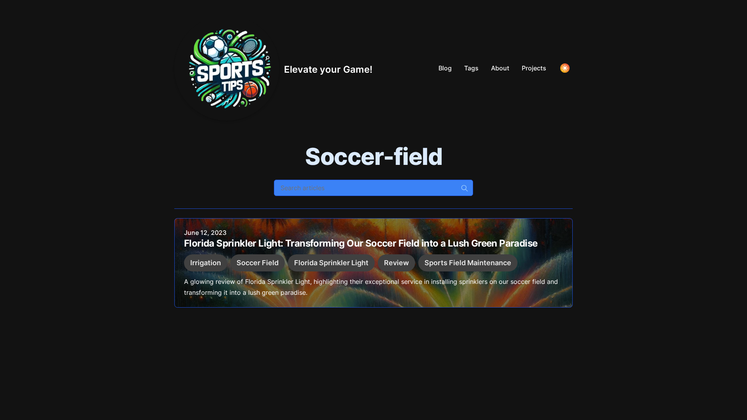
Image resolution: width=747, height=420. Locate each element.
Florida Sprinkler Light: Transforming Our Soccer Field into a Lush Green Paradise (360, 243)
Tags (471, 68)
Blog (445, 68)
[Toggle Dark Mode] (565, 68)
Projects (534, 68)
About (500, 68)
